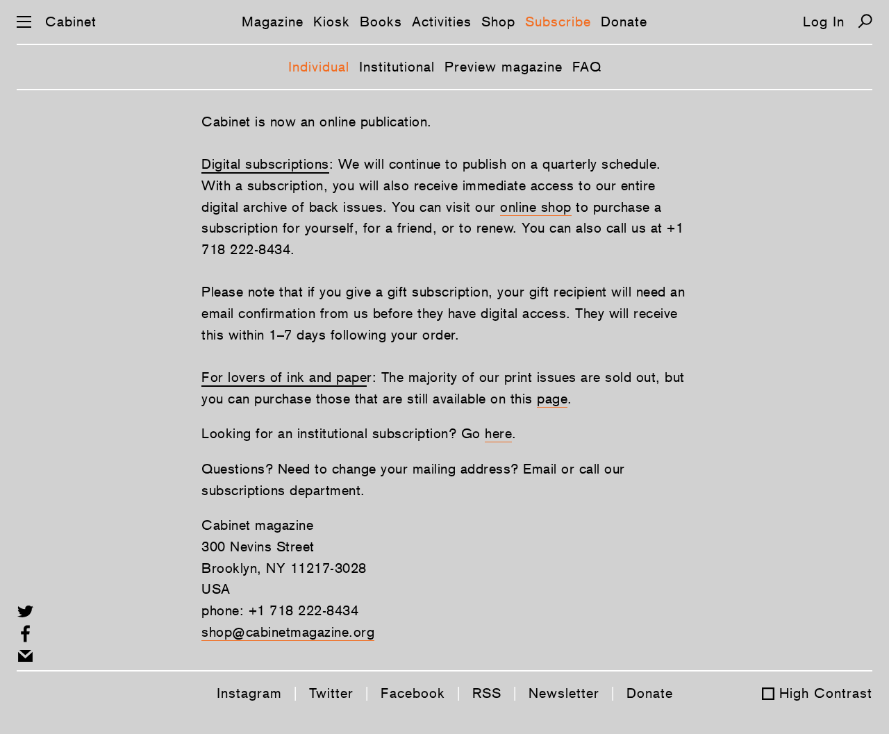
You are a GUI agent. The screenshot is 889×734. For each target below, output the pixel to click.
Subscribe (558, 21)
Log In (824, 21)
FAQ (586, 66)
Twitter (331, 693)
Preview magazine (503, 66)
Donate (624, 21)
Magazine (273, 21)
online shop (536, 207)
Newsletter (564, 693)
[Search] (865, 21)
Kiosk (331, 21)
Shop (498, 21)
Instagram (249, 693)
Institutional (397, 66)
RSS (486, 693)
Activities (442, 21)
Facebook (413, 693)
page (552, 398)
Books (381, 21)
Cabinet (71, 21)
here (498, 433)
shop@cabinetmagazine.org (287, 632)
